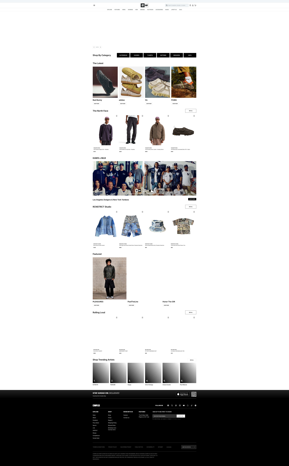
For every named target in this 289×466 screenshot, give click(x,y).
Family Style (96, 438)
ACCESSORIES (159, 9)
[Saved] (190, 5)
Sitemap (160, 447)
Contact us (126, 417)
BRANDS (142, 9)
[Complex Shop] (144, 5)
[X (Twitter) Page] (172, 405)
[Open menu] (94, 5)
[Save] (116, 116)
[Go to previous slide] (94, 47)
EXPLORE (109, 9)
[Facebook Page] (168, 405)
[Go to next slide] (100, 47)
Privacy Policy (177, 418)
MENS (123, 9)
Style (94, 415)
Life (94, 428)
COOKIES (169, 447)
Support (110, 420)
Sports (94, 425)
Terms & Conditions (99, 447)
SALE (180, 9)
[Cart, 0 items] (195, 5)
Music (94, 417)
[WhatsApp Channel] (176, 405)
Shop (109, 415)
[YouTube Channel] (184, 405)
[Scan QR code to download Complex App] (193, 394)
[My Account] (193, 5)
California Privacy (125, 447)
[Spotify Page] (195, 405)
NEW (136, 9)
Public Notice (139, 447)
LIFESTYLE (174, 9)
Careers (125, 415)
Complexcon (96, 435)
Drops (109, 417)
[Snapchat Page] (187, 405)
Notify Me (181, 416)
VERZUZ (95, 430)
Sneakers (95, 420)
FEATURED (117, 9)
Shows (94, 433)
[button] (145, 28)
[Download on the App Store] (182, 394)
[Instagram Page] (180, 405)
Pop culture (96, 422)
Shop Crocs (99, 28)
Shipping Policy (112, 422)
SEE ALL (191, 110)
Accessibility (150, 447)
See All (192, 360)
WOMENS (130, 9)
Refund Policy (112, 425)
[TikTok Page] (191, 405)
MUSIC (167, 9)
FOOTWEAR (150, 9)
